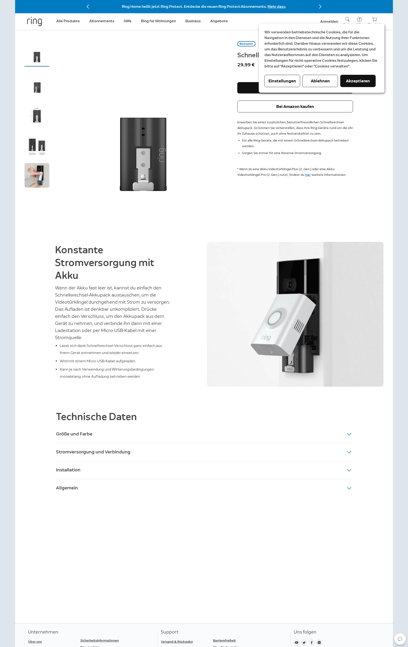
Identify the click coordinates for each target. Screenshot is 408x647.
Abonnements (101, 21)
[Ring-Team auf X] (305, 642)
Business (193, 21)
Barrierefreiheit (224, 640)
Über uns (35, 642)
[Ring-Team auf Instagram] (319, 642)
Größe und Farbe (74, 434)
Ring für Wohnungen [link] (158, 21)
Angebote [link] (219, 21)
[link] (104, 640)
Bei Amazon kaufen (295, 106)
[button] (37, 53)
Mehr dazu (276, 6)
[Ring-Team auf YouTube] (297, 642)
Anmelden (329, 21)
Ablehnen (320, 81)
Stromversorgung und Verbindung (93, 452)
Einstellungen (282, 81)
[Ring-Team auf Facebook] (312, 642)
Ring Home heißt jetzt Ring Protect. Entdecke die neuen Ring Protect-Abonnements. (195, 6)
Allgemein (67, 488)
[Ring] (34, 21)
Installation (68, 470)
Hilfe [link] (128, 21)
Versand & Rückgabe (177, 642)
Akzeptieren (358, 81)
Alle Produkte (68, 21)
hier (308, 175)
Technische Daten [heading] (96, 417)
